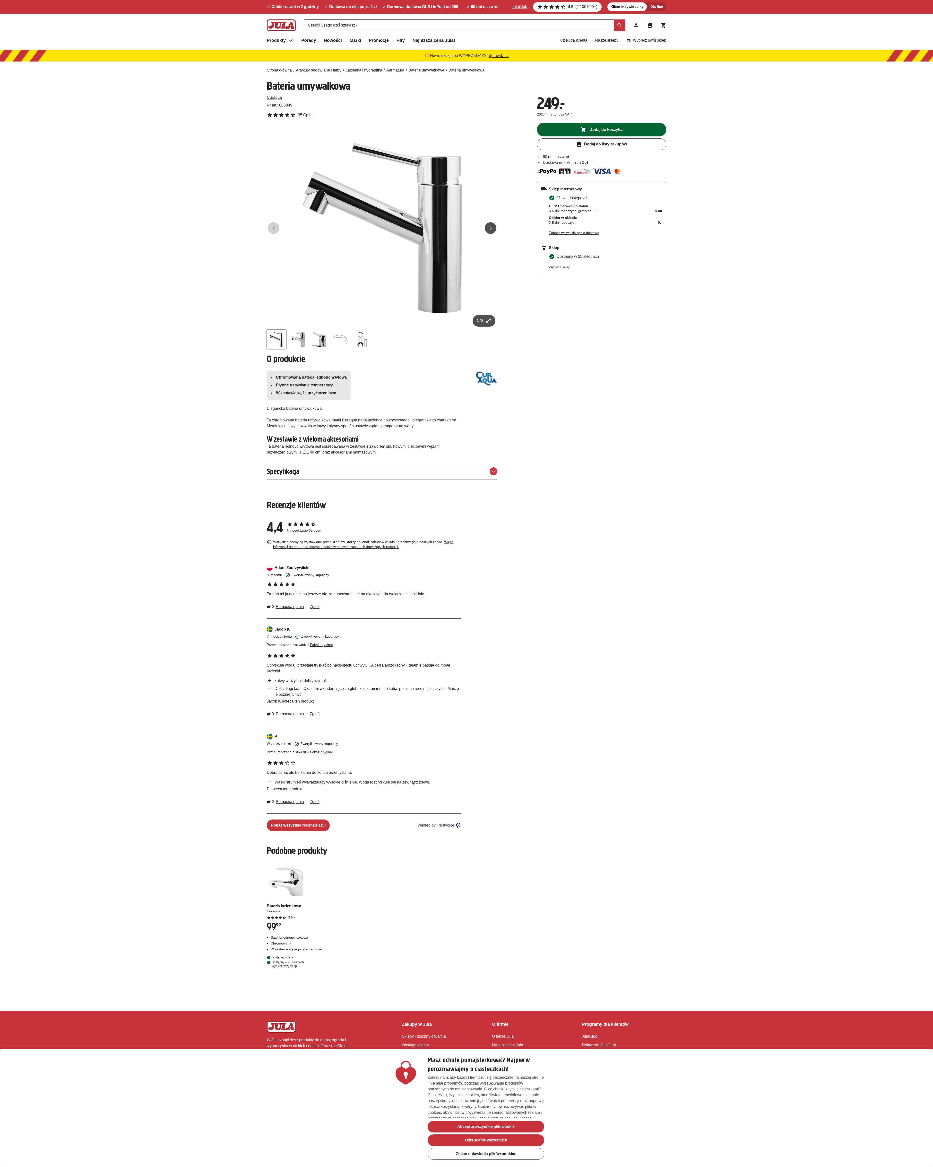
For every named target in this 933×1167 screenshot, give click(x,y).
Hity (401, 40)
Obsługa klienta (573, 40)
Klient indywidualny (627, 7)
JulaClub (519, 7)
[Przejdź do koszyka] (663, 25)
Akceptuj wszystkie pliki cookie (486, 1126)
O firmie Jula (503, 1036)
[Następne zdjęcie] (490, 228)
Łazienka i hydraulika (364, 70)
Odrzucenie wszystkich (486, 1140)
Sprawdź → (499, 55)
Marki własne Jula (507, 1045)
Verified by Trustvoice (435, 825)
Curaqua (274, 97)
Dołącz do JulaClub (599, 1045)
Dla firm (656, 7)
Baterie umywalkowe (426, 70)
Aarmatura (395, 70)
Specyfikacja (283, 471)
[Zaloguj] (636, 25)
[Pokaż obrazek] (276, 339)
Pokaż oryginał (321, 645)
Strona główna (279, 70)
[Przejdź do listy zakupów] (650, 25)
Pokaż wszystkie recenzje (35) (298, 825)
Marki (355, 40)
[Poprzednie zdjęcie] (273, 228)
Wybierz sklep (559, 267)
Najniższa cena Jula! (434, 40)
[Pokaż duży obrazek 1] (382, 228)
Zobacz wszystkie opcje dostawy (574, 233)
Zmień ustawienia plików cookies (486, 1154)
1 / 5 (480, 321)
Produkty (276, 40)
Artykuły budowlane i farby (318, 70)
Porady (308, 40)
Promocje (379, 40)
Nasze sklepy (606, 40)
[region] (466, 1108)
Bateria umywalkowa (466, 70)
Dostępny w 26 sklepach (288, 964)
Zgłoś (315, 607)
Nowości (333, 40)
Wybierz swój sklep (649, 40)
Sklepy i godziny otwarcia (424, 1036)
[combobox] (464, 25)
